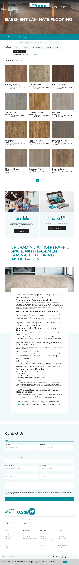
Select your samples (55, 228)
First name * (7, 444)
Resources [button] (15, 4)
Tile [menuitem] (6, 545)
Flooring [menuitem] (7, 534)
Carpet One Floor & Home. (11, 556)
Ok (65, 562)
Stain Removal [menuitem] (43, 534)
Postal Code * (8, 473)
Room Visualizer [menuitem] (26, 534)
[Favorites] (72, 7)
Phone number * (8, 465)
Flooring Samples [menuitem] (26, 536)
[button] (70, 7)
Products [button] (7, 4)
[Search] (61, 42)
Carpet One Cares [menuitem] (62, 538)
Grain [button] (56, 47)
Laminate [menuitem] (7, 543)
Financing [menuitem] (7, 550)
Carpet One (7, 13)
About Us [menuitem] (60, 534)
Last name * (42, 444)
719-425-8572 (25, 523)
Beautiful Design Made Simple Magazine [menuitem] (29, 539)
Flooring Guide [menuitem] (43, 538)
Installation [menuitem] (42, 545)
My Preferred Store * (44, 473)
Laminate (20, 13)
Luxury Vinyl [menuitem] (8, 536)
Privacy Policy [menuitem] (61, 547)
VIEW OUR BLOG (20, 231)
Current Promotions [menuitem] (7, 9)
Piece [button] (47, 47)
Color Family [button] (36, 47)
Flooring (14, 13)
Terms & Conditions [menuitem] (62, 545)
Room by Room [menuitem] (61, 536)
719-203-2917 (8, 523)
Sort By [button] (18, 60)
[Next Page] (44, 180)
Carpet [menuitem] (6, 540)
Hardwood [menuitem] (7, 538)
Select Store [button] (7, 1)
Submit (39, 498)
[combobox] (38, 42)
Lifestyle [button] (25, 47)
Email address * (43, 465)
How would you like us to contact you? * (13, 457)
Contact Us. (29, 37)
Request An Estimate (64, 7)
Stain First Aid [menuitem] (43, 536)
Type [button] (15, 47)
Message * (7, 480)
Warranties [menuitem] (42, 543)
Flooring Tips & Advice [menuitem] (17, 9)
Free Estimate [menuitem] (8, 547)
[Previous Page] (34, 180)
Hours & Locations (54, 7)
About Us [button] (22, 4)
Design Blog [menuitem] (25, 542)
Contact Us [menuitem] (60, 540)
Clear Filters (35, 54)
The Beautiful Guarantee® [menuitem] (46, 540)
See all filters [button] (18, 51)
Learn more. (39, 562)
